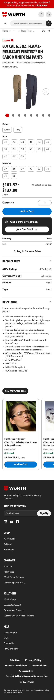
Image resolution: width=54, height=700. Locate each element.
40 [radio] (31, 149)
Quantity (8, 202)
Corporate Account (12, 605)
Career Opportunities (13, 583)
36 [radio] (14, 149)
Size (4, 136)
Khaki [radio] (7, 130)
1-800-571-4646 (11, 649)
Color (5, 124)
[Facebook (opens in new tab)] (17, 522)
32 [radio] (39, 142)
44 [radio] (47, 149)
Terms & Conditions (16, 666)
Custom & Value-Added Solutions (19, 616)
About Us (8, 566)
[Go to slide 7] (43, 115)
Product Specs (11, 261)
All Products (9, 539)
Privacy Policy (33, 660)
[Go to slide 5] (31, 115)
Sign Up (44, 513)
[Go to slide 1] (7, 115)
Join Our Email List (27, 229)
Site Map (15, 660)
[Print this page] (43, 31)
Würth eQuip (10, 599)
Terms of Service (12, 693)
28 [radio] (5, 142)
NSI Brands (9, 572)
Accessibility (26, 671)
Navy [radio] (17, 130)
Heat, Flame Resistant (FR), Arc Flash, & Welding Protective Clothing (28, 31)
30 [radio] (22, 142)
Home (5, 31)
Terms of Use (39, 666)
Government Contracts (14, 610)
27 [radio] (5, 169)
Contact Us (9, 643)
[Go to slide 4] (25, 115)
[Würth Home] (13, 14)
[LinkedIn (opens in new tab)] (5, 522)
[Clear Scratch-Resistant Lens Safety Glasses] (21, 416)
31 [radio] (31, 142)
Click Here (41, 6)
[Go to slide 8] (49, 115)
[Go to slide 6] (37, 115)
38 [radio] (22, 149)
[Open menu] (5, 23)
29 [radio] (14, 142)
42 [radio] (39, 149)
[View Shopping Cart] (49, 14)
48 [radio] (14, 156)
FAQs (6, 638)
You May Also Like (15, 391)
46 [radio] (5, 156)
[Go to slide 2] (13, 115)
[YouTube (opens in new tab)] (11, 522)
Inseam (6, 163)
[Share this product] (49, 31)
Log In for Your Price (29, 251)
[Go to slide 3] (19, 115)
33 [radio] (47, 142)
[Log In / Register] (41, 14)
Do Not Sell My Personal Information (27, 676)
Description (9, 302)
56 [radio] (22, 156)
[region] (27, 4)
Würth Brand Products (14, 577)
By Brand (8, 544)
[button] (27, 91)
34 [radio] (5, 149)
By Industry (9, 550)
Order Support (10, 632)
